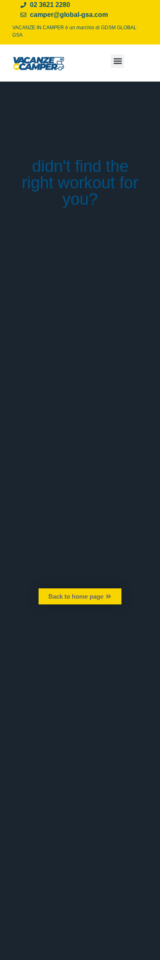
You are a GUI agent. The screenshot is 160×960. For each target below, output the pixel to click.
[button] (117, 61)
